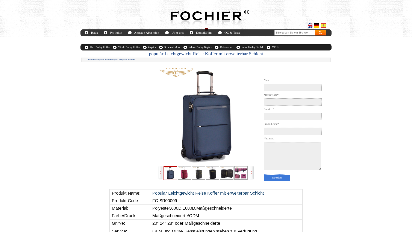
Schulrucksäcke (172, 47)
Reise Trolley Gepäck (253, 47)
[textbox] (294, 32)
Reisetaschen (226, 47)
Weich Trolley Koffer (129, 47)
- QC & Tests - (232, 32)
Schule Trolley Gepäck (200, 47)
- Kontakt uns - (204, 32)
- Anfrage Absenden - (146, 32)
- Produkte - (116, 32)
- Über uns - (178, 32)
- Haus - (94, 32)
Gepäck (152, 47)
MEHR (275, 47)
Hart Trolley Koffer (100, 47)
